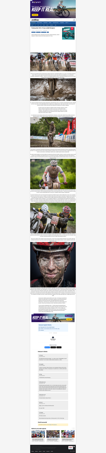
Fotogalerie (62, 22)
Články (50, 22)
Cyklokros (51, 25)
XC (35, 25)
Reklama (32, 451)
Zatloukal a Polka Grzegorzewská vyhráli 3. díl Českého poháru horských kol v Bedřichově (67, 440)
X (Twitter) (53, 347)
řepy (47, 32)
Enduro (32, 25)
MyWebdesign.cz (38, 449)
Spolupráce (47, 451)
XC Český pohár (45, 30)
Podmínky (36, 451)
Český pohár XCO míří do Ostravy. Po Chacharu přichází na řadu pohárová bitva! (52, 440)
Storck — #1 (41, 405)
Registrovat (55, 424)
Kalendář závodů (55, 22)
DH (38, 25)
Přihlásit (50, 424)
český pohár (33, 32)
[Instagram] (72, 451)
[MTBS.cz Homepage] (35, 20)
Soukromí (40, 451)
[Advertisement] (53, 46)
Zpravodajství (33, 22)
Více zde (67, 105)
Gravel (47, 25)
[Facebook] (70, 451)
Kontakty (44, 451)
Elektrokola (45, 22)
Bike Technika (39, 22)
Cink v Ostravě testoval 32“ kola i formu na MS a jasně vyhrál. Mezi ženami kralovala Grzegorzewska (37, 440)
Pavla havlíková (44, 32)
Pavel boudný (38, 32)
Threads (59, 347)
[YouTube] (74, 451)
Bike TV (67, 22)
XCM (44, 25)
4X (40, 25)
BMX (55, 25)
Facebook (47, 347)
